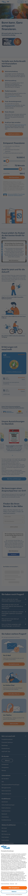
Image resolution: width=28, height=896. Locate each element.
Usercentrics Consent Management (16, 894)
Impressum (12, 883)
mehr (16, 883)
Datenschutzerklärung (15, 874)
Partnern (19, 867)
